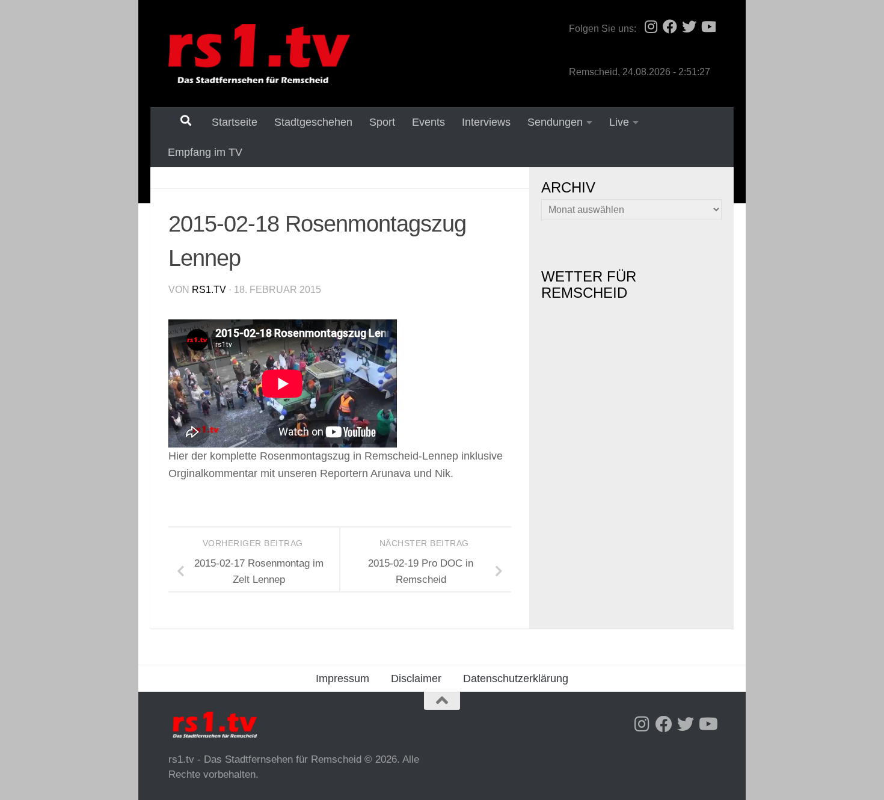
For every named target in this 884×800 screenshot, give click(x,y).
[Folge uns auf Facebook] (670, 26)
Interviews (486, 122)
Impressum (342, 678)
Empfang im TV (205, 152)
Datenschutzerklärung (515, 678)
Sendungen (555, 122)
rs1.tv (209, 290)
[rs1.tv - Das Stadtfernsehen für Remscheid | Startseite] (259, 53)
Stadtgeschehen (313, 122)
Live (619, 122)
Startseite (234, 122)
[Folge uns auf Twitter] (689, 26)
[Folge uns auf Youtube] (708, 26)
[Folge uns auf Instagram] (650, 26)
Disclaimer (416, 678)
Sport (382, 122)
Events (428, 122)
